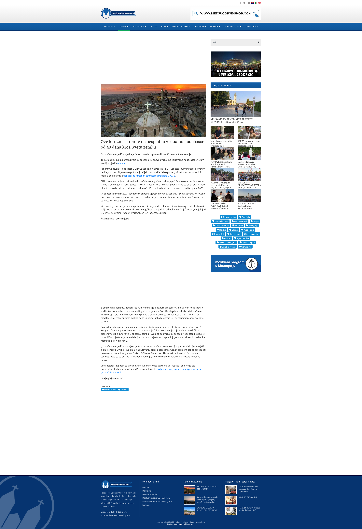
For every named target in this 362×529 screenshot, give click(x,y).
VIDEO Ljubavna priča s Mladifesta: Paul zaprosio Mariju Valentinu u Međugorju (249, 145)
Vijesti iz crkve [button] (158, 26)
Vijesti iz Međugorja (227, 242)
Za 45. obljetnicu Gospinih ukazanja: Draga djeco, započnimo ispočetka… (207, 499)
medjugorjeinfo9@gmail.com (184, 524)
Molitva (222, 229)
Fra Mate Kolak (240, 221)
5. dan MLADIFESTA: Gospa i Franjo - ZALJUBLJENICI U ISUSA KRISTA (247, 207)
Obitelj (235, 229)
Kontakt (145, 505)
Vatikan (227, 238)
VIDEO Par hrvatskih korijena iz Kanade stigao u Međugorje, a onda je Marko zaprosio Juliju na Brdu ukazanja (222, 187)
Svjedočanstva (252, 234)
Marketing (146, 490)
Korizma (124, 389)
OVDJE (171, 175)
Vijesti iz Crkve (243, 238)
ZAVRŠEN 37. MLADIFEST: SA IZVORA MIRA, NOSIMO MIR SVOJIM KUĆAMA (249, 186)
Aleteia (121, 163)
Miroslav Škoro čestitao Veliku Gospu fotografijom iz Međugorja (222, 145)
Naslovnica (109, 26)
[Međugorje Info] (118, 13)
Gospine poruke (222, 225)
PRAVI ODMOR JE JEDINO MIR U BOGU (207, 487)
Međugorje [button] (139, 26)
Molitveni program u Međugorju (156, 497)
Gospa (256, 221)
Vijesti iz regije (248, 242)
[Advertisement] (126, 58)
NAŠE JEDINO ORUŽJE (248, 497)
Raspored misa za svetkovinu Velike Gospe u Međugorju (247, 164)
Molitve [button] (214, 26)
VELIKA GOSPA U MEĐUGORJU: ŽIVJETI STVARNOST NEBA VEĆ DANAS (232, 120)
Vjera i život (252, 26)
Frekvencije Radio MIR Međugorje (157, 501)
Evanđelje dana (221, 221)
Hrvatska (239, 225)
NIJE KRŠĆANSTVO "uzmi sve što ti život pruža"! (249, 509)
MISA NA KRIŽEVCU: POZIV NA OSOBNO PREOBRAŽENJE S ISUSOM (220, 207)
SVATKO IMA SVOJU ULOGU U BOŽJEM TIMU (207, 509)
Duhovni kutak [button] (232, 26)
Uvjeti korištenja (149, 494)
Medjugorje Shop (181, 26)
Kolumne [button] (199, 26)
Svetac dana (235, 234)
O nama (145, 487)
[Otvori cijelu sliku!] (153, 110)
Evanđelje (246, 217)
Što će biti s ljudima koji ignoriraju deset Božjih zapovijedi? (248, 489)
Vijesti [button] (123, 26)
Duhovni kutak (229, 217)
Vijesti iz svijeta (110, 389)
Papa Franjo (249, 229)
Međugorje (253, 225)
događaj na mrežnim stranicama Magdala (145, 175)
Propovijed (219, 234)
